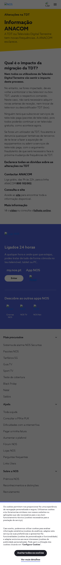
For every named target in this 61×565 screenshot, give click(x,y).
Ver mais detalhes (30, 560)
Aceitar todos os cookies (30, 553)
